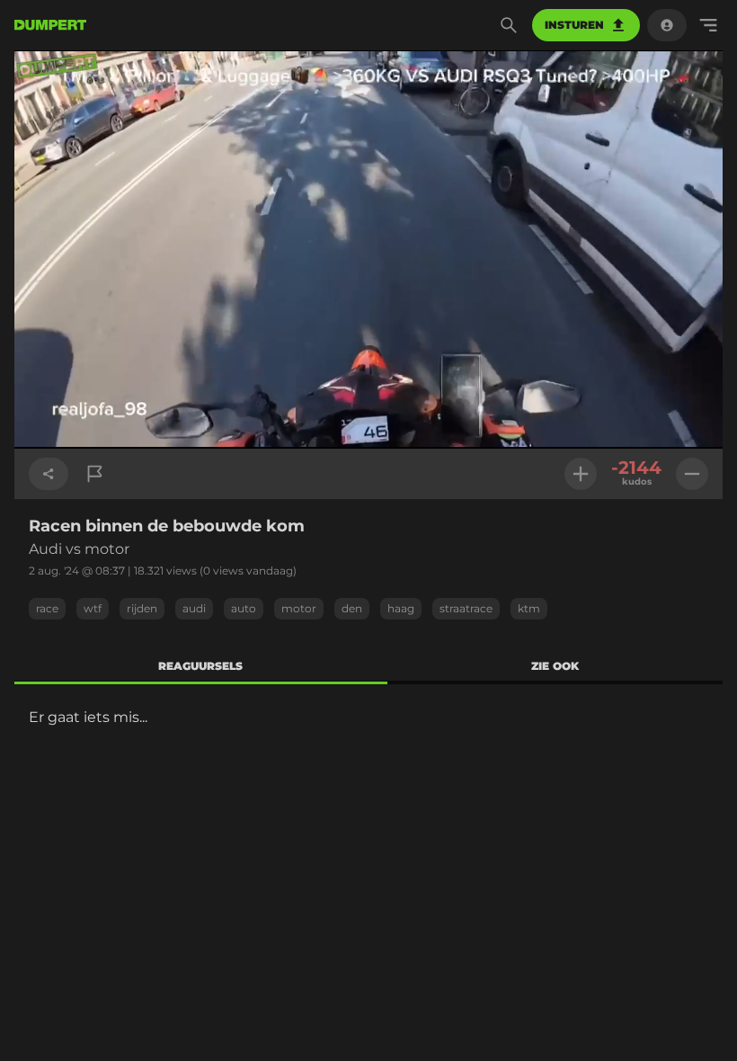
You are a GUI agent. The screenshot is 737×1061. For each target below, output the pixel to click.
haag (400, 608)
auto (243, 608)
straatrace (466, 608)
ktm (529, 608)
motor (298, 608)
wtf (93, 608)
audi (194, 608)
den (352, 608)
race (47, 608)
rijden (142, 608)
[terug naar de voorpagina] (50, 25)
